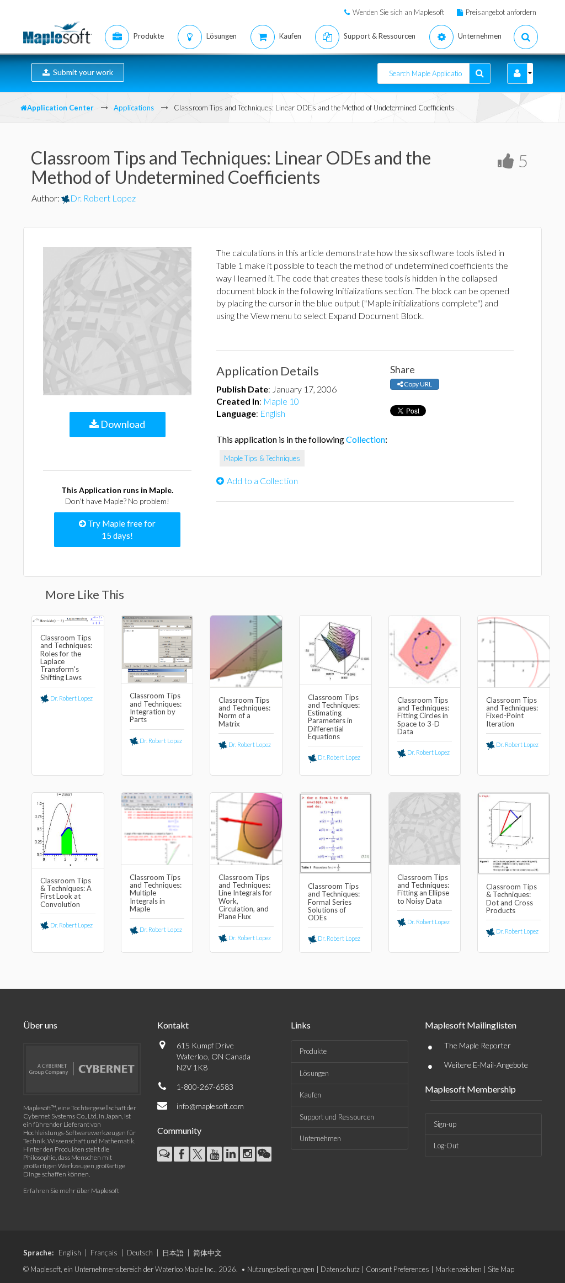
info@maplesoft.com (210, 1106)
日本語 (173, 1252)
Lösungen (314, 1073)
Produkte (313, 1051)
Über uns (40, 1025)
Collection (365, 439)
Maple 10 (281, 401)
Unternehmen (320, 1138)
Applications (134, 107)
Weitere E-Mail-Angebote (486, 1064)
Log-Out (446, 1145)
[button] (517, 73)
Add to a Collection (262, 480)
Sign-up (445, 1124)
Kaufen (310, 1094)
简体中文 (207, 1252)
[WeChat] (264, 1154)
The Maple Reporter (477, 1045)
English (272, 413)
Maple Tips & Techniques (262, 458)
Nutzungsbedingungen (281, 1269)
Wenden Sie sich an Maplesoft (398, 12)
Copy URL (417, 384)
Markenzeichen (458, 1269)
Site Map (501, 1269)
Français (104, 1252)
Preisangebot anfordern (501, 12)
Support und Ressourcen (337, 1116)
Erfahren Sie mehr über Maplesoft (71, 1190)
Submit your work (81, 72)
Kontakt (173, 1025)
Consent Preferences (397, 1269)
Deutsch (140, 1252)
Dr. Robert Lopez (103, 198)
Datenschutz (340, 1269)
